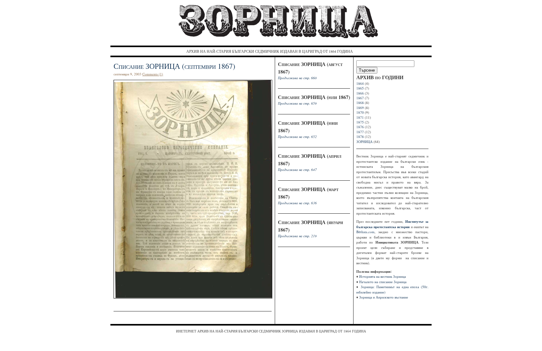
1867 (360, 98)
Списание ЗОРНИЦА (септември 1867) (174, 66)
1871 (360, 117)
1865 (360, 88)
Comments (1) (152, 74)
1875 (360, 122)
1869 (360, 107)
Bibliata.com (365, 231)
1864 (360, 83)
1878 (360, 136)
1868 (360, 102)
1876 (360, 126)
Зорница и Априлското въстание (383, 297)
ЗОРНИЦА (364, 141)
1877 (360, 131)
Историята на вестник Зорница (382, 276)
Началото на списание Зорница (382, 281)
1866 (360, 93)
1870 (360, 112)
